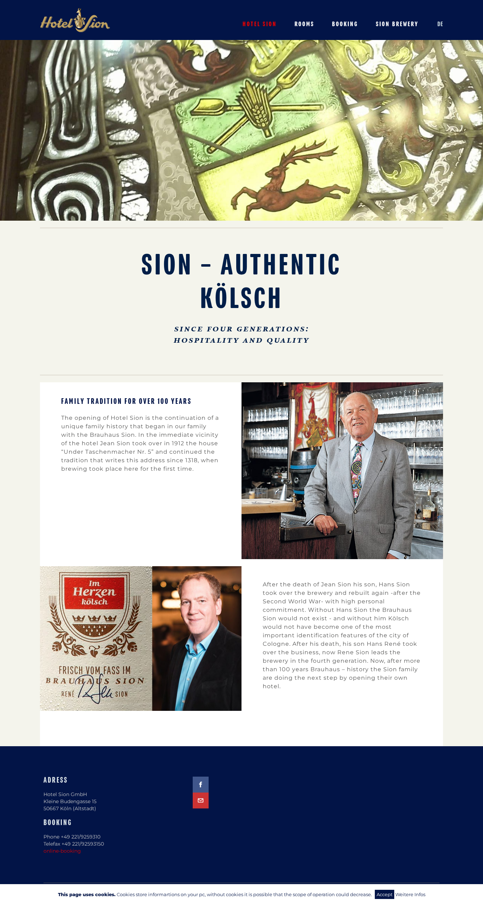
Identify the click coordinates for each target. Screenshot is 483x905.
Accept (384, 894)
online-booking (62, 851)
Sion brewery (397, 24)
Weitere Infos (410, 894)
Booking (345, 24)
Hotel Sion (260, 24)
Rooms (304, 24)
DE (440, 24)
